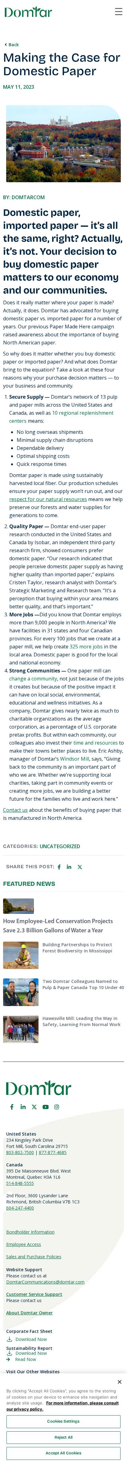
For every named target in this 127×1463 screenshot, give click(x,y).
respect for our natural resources (48, 499)
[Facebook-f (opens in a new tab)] (11, 1106)
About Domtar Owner (29, 1313)
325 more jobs (86, 646)
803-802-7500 (20, 1152)
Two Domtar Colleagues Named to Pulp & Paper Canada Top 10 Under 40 (83, 984)
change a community (33, 678)
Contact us (15, 810)
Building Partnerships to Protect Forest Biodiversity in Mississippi (77, 948)
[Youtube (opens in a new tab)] (45, 1106)
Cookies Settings (63, 1421)
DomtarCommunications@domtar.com (45, 1282)
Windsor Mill (74, 758)
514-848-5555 (20, 1183)
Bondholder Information (30, 1232)
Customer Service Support (34, 1294)
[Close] (119, 1382)
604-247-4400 (20, 1208)
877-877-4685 (53, 1152)
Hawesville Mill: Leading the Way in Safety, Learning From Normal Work (82, 1021)
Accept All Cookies (63, 1453)
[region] (63, 1418)
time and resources (95, 742)
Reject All (63, 1437)
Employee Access (23, 1244)
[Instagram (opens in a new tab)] (56, 1106)
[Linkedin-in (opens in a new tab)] (23, 1106)
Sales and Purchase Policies (33, 1257)
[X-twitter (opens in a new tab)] (34, 1106)
